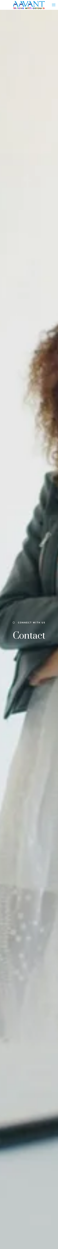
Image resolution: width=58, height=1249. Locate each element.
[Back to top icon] (51, 1242)
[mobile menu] (53, 5)
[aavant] (29, 5)
